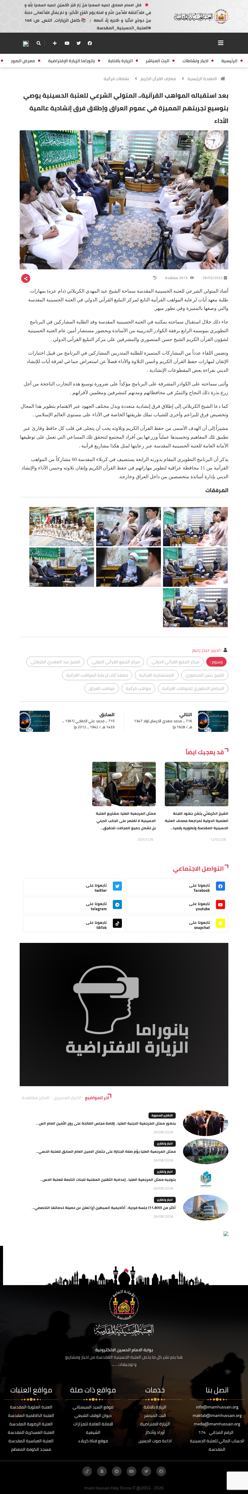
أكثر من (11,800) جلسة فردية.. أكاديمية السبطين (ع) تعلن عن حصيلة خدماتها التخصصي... (104, 1207)
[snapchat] (102, 1471)
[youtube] (67, 43)
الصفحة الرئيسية (202, 79)
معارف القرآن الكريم (158, 79)
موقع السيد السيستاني (93, 1407)
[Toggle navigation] (220, 43)
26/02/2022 (213, 277)
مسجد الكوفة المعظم (31, 1449)
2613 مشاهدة (176, 277)
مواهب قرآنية (138, 688)
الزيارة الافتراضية (155, 1424)
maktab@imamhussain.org (217, 1415)
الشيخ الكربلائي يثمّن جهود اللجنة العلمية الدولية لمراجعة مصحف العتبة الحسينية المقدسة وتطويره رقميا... (196, 820)
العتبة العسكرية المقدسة (31, 1432)
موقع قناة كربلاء (93, 1441)
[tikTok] (87, 1471)
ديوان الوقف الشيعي (93, 1415)
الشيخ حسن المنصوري (204, 675)
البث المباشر (155, 1415)
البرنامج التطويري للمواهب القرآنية (193, 688)
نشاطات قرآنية (116, 79)
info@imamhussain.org (217, 1407)
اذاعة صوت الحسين (155, 1441)
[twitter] (78, 43)
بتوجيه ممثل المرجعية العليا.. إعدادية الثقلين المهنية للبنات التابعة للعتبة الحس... (108, 1179)
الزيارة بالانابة (155, 1407)
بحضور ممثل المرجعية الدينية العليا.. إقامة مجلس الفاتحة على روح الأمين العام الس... (106, 1123)
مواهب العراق (102, 688)
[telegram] (117, 1471)
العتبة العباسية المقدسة (31, 1441)
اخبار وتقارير (165, 1143)
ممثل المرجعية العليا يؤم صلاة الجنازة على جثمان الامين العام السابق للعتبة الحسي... (106, 1151)
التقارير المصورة (162, 1115)
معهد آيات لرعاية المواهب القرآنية (97, 675)
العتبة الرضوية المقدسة (31, 1424)
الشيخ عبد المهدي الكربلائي (55, 662)
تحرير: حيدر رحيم (206, 650)
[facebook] (90, 43)
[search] (38, 43)
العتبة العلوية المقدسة (31, 1407)
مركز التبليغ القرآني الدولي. (175, 662)
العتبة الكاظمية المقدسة (31, 1415)
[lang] (26, 43)
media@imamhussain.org (217, 1424)
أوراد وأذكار (155, 1432)
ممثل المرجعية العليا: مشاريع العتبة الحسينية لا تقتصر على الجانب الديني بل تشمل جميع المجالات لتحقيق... (126, 820)
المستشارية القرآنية (156, 675)
